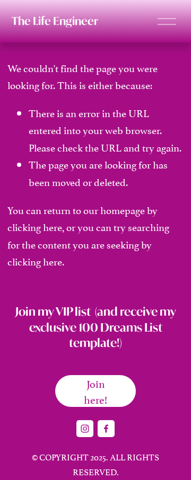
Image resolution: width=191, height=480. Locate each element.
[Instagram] (84, 428)
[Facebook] (106, 428)
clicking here (34, 226)
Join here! (95, 391)
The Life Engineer (55, 21)
